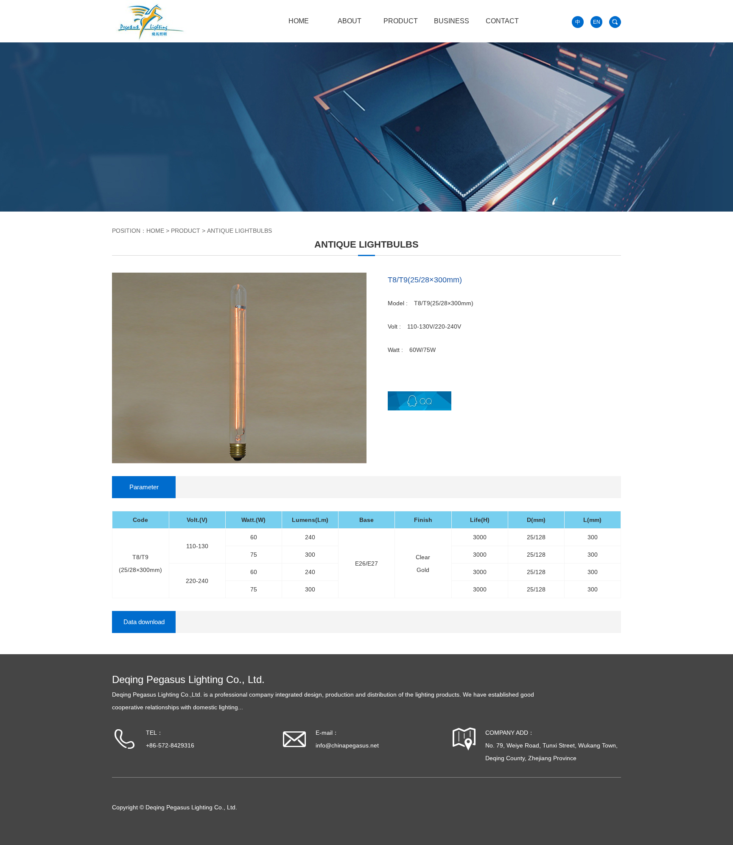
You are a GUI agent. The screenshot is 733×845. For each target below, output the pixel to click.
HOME (298, 21)
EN (596, 22)
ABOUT (349, 21)
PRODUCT (400, 21)
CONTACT (502, 21)
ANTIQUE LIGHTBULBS (239, 230)
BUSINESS (451, 21)
